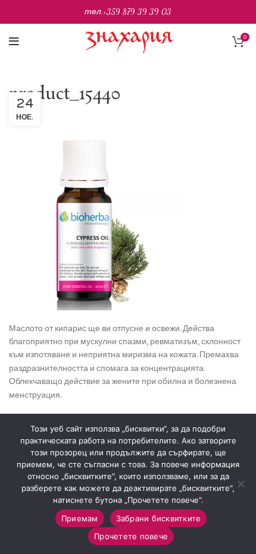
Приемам (79, 518)
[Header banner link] (128, 12)
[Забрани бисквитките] (241, 484)
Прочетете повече (131, 536)
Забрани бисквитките (158, 518)
